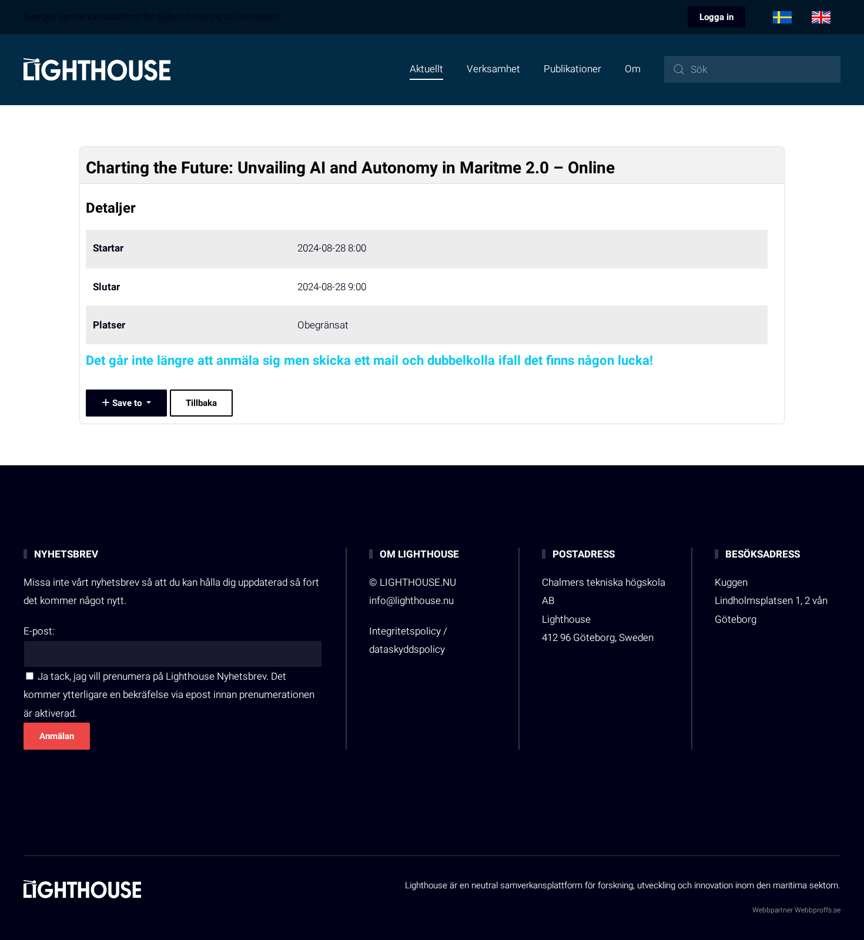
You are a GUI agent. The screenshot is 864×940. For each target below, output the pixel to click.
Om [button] (633, 69)
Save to (127, 403)
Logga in (716, 17)
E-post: (39, 631)
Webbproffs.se (817, 910)
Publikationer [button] (572, 69)
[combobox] (752, 69)
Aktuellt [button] (426, 69)
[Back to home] (97, 69)
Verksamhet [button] (493, 69)
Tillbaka (201, 403)
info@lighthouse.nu (411, 600)
